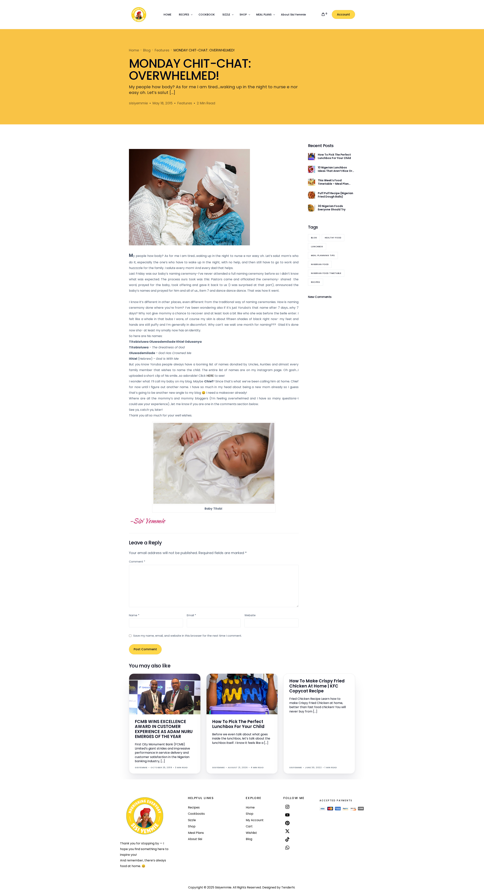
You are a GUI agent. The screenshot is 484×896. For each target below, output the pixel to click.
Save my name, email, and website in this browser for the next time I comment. (187, 636)
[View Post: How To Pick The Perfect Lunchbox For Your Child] (242, 694)
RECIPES (302, 675)
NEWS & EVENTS (145, 682)
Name (134, 615)
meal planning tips (323, 255)
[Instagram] (287, 807)
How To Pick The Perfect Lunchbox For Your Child (334, 156)
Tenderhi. (288, 887)
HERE (210, 376)
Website (250, 615)
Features (184, 103)
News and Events (165, 682)
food (294, 675)
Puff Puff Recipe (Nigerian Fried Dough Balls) (335, 194)
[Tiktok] (287, 839)
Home (216, 682)
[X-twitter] (287, 831)
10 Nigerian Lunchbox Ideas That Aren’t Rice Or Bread (335, 169)
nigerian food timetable (326, 273)
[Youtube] (287, 815)
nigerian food (320, 264)
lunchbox (317, 246)
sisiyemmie (138, 103)
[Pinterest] (287, 823)
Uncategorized (231, 682)
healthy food (333, 237)
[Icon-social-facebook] (287, 856)
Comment (137, 561)
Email (191, 615)
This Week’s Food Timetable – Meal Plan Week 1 (333, 182)
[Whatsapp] (287, 847)
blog (314, 237)
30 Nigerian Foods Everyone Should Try (331, 207)
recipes (315, 282)
